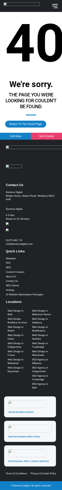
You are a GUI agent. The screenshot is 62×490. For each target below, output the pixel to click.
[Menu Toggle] (54, 6)
